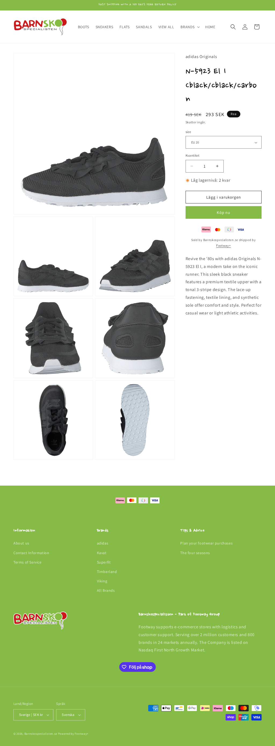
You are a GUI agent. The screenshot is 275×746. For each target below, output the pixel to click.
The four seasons (195, 552)
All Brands (106, 590)
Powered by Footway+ (73, 734)
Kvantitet (193, 155)
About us (21, 543)
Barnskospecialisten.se (40, 734)
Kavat (102, 552)
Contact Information (31, 552)
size (188, 132)
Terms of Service (27, 562)
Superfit (104, 562)
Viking (102, 581)
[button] (189, 27)
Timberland (107, 571)
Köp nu (223, 212)
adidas (102, 543)
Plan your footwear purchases (206, 543)
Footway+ (223, 245)
